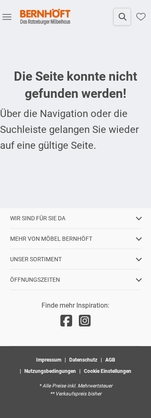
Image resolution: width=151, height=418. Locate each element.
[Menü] (6, 16)
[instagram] (85, 321)
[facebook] (66, 321)
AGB (110, 360)
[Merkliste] (141, 16)
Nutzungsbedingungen (50, 371)
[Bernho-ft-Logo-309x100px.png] (45, 16)
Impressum (48, 360)
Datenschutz (83, 360)
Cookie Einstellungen (107, 371)
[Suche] (122, 16)
